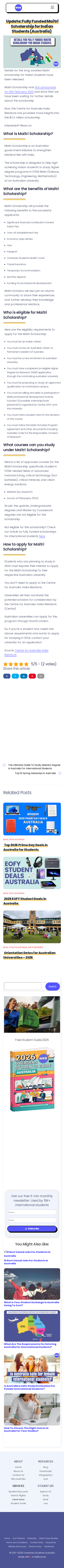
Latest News (18, 1499)
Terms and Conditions (17, 1542)
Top (60, 1564)
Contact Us (18, 1475)
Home (18, 1467)
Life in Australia (16, 839)
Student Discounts (18, 1491)
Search (52, 986)
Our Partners (19, 1538)
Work (45, 1499)
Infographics (45, 1475)
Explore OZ (45, 1491)
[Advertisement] (32, 716)
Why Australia (18, 1478)
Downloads (46, 1471)
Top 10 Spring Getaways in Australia (35, 773)
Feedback (49, 1546)
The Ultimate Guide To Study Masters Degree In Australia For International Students (34, 766)
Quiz (45, 1478)
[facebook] (8, 1514)
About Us (18, 1471)
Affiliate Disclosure (17, 1546)
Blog (5, 839)
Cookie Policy (36, 1542)
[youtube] (27, 1514)
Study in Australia (18, 947)
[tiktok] (36, 1514)
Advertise (31, 1538)
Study (46, 1495)
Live (46, 1503)
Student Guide (18, 1503)
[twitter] (32, 1521)
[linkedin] (46, 1514)
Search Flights (18, 1495)
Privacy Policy (35, 1546)
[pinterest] (55, 1514)
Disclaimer (51, 1542)
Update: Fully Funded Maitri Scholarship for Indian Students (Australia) (32, 26)
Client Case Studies (48, 1538)
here (42, 536)
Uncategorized (35, 947)
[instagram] (18, 1514)
